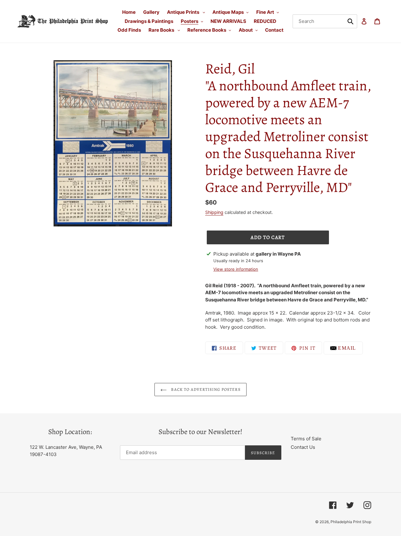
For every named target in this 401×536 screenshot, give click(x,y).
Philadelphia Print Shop (351, 521)
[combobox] (325, 21)
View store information (235, 269)
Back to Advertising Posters (205, 389)
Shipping (214, 212)
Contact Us (303, 447)
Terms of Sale (306, 439)
